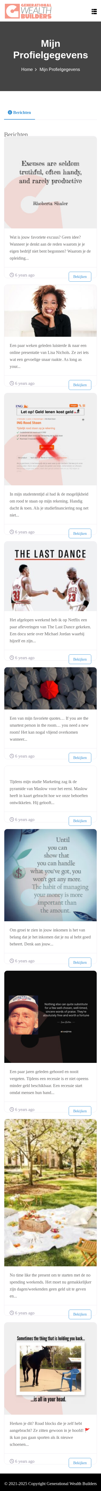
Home (27, 69)
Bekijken (80, 277)
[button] (94, 11)
